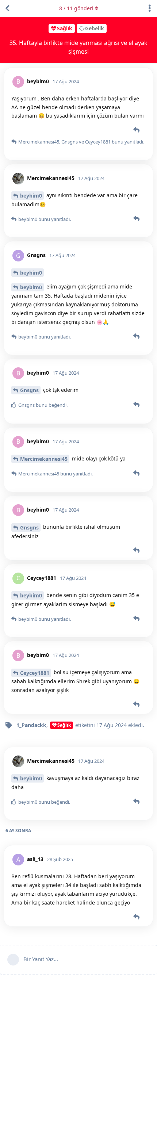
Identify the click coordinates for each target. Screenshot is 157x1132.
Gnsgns (29, 390)
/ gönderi (76, 8)
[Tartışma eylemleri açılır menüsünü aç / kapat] (149, 8)
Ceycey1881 (34, 672)
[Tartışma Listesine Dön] (7, 8)
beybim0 (31, 195)
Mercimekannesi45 (44, 458)
